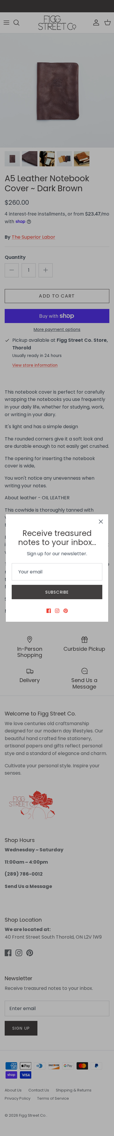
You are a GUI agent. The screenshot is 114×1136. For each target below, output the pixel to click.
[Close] (100, 521)
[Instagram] (57, 611)
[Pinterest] (65, 611)
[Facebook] (48, 611)
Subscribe (57, 592)
